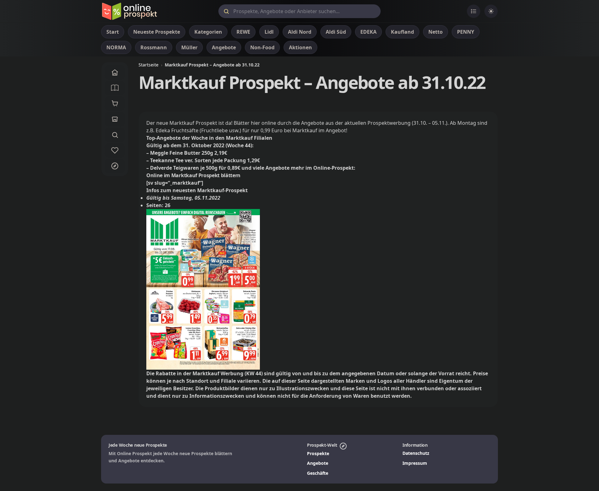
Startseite (148, 65)
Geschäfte (317, 473)
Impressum (414, 463)
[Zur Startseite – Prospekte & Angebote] (129, 11)
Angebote (317, 463)
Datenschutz (415, 453)
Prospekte (318, 453)
